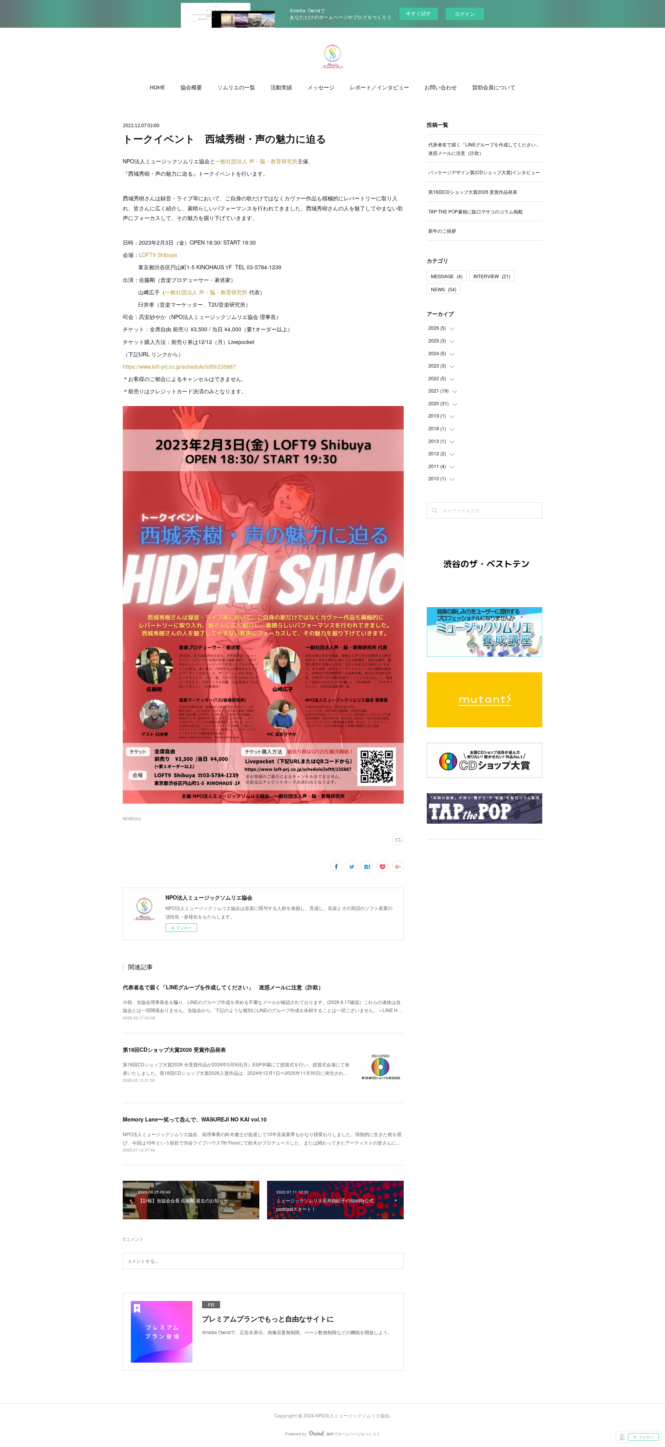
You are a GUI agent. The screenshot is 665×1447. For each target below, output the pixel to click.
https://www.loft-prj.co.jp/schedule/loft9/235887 (179, 366)
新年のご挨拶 (442, 230)
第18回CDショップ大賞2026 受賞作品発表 (174, 1049)
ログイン (465, 13)
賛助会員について (493, 87)
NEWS (443, 289)
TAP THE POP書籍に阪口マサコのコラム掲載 (475, 211)
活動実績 (281, 87)
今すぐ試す (418, 13)
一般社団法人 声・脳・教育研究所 (256, 161)
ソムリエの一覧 (236, 87)
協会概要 (191, 87)
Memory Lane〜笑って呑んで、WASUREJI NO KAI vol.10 (195, 1119)
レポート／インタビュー (379, 87)
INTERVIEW (491, 276)
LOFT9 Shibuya (158, 255)
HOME (157, 87)
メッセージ (320, 87)
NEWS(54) (132, 818)
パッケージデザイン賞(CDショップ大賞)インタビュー (484, 172)
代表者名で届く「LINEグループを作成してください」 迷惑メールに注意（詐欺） (223, 987)
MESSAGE (447, 276)
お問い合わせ (440, 87)
